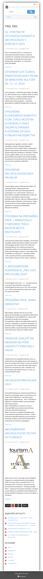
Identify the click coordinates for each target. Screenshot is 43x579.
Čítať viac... (8, 67)
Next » (25, 505)
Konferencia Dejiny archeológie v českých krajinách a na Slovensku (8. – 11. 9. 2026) (22, 524)
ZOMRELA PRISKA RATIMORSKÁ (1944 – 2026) (22, 532)
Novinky (10, 557)
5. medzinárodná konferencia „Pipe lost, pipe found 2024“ (21, 270)
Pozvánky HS (12, 563)
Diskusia (10, 554)
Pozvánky (11, 560)
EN (37, 4)
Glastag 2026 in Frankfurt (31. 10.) (19, 529)
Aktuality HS (12, 551)
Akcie (9, 547)
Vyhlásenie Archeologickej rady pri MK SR (19, 173)
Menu (9, 17)
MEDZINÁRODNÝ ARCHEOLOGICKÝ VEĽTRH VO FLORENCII (20, 433)
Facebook (22, 576)
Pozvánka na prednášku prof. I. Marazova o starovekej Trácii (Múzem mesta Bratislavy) (21, 224)
